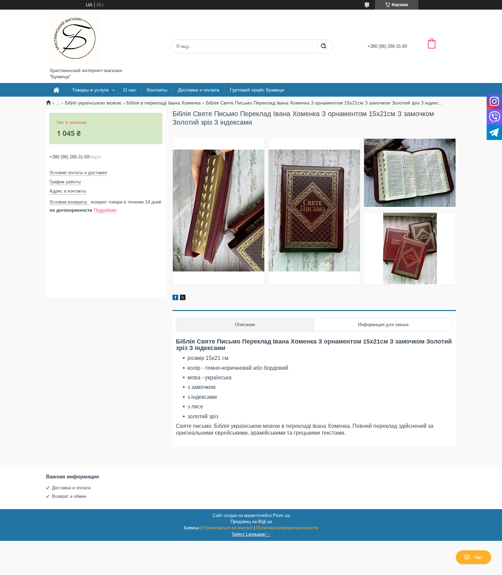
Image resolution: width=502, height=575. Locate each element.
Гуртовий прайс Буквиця (257, 90)
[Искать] (323, 46)
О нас (129, 90)
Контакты (157, 90)
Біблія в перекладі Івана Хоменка (163, 103)
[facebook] (175, 298)
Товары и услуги (90, 90)
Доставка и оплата (198, 90)
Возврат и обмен (69, 496)
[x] (182, 298)
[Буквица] (75, 38)
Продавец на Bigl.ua (251, 521)
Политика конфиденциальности (287, 527)
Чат (478, 557)
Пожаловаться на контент (228, 527)
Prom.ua (281, 515)
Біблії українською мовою (93, 103)
